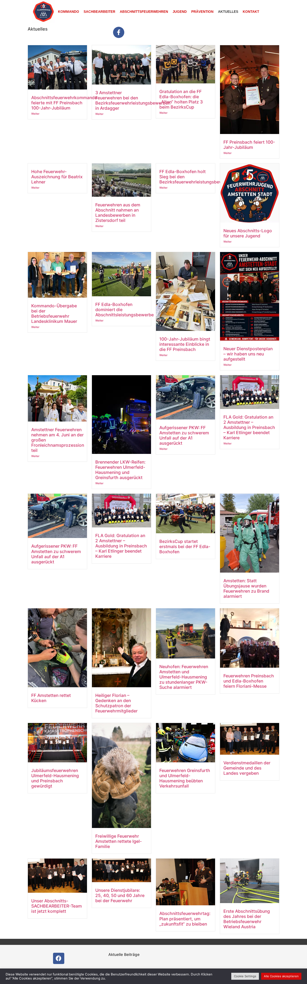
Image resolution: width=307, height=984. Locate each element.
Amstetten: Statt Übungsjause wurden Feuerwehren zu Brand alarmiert (246, 588)
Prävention (202, 11)
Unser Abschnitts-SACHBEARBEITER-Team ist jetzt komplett (56, 906)
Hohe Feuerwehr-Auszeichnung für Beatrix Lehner (57, 177)
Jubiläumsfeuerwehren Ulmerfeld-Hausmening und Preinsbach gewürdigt (55, 778)
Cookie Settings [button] (245, 976)
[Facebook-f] (118, 32)
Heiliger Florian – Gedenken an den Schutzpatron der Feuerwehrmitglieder (116, 703)
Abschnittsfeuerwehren (144, 11)
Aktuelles (228, 11)
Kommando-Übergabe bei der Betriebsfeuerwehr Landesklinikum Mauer (54, 313)
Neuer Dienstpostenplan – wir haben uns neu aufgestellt (248, 354)
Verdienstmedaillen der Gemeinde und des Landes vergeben (246, 768)
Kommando (68, 11)
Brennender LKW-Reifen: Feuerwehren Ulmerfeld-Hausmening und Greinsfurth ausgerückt (120, 469)
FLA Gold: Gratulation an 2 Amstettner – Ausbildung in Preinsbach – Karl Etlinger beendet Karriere (249, 427)
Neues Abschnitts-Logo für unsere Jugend (247, 233)
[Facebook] (58, 958)
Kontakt (251, 11)
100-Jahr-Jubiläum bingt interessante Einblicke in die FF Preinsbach (184, 344)
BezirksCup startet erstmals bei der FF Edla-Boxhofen (184, 546)
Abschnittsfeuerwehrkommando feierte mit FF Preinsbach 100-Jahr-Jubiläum (64, 103)
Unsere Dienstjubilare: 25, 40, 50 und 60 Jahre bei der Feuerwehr (120, 895)
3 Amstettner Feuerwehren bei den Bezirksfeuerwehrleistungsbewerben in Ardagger (132, 100)
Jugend (180, 11)
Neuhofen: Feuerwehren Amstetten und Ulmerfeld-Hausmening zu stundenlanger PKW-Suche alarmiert (183, 677)
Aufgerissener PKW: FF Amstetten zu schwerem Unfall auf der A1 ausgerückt (184, 435)
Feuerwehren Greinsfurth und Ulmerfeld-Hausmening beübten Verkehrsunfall (184, 778)
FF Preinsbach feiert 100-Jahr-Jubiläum (249, 144)
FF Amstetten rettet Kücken (51, 698)
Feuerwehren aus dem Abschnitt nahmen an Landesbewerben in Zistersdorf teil (117, 212)
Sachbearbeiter (99, 11)
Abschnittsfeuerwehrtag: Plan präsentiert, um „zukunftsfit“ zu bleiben (184, 918)
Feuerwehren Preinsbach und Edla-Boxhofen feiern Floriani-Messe (248, 681)
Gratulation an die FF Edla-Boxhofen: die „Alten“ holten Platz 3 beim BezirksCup (181, 99)
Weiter (35, 113)
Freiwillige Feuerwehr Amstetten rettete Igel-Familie (118, 841)
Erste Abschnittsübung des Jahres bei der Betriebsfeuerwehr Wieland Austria (246, 918)
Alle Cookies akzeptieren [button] (281, 976)
